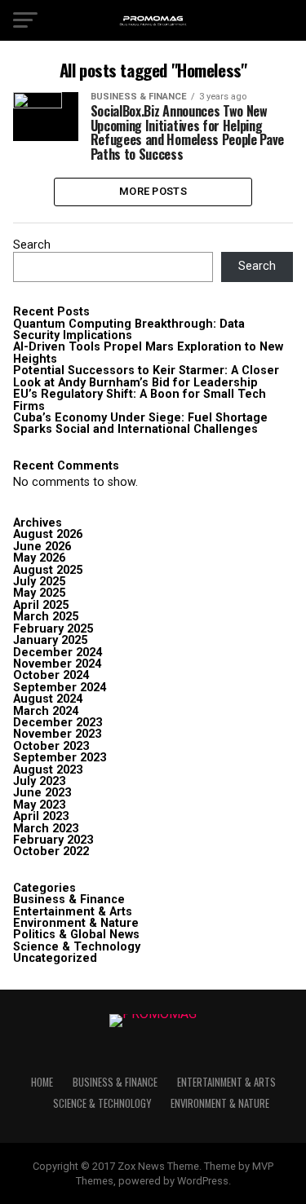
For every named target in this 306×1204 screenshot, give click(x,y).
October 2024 (51, 675)
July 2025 (39, 582)
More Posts (153, 191)
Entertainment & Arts (72, 912)
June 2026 (42, 546)
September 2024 (59, 688)
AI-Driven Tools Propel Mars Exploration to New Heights (148, 352)
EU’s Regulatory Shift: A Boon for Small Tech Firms (139, 399)
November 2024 (57, 664)
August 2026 (47, 534)
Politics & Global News (76, 935)
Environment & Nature (76, 923)
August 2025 (47, 570)
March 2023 (45, 829)
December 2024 (57, 652)
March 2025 (45, 617)
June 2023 (42, 793)
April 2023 (41, 816)
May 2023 (39, 805)
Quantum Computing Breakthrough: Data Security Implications (129, 329)
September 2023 (59, 758)
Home (42, 1082)
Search (32, 245)
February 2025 (53, 629)
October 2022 (51, 851)
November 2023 (57, 734)
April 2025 (41, 605)
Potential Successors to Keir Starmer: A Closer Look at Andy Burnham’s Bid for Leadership (146, 376)
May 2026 (39, 558)
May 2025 (39, 593)
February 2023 (53, 840)
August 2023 (47, 770)
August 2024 (47, 699)
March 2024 (45, 711)
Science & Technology (76, 947)
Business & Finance (69, 899)
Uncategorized (55, 958)
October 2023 (51, 746)
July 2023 (39, 781)
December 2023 (57, 723)
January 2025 (50, 640)
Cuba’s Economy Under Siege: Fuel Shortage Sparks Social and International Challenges (140, 423)
